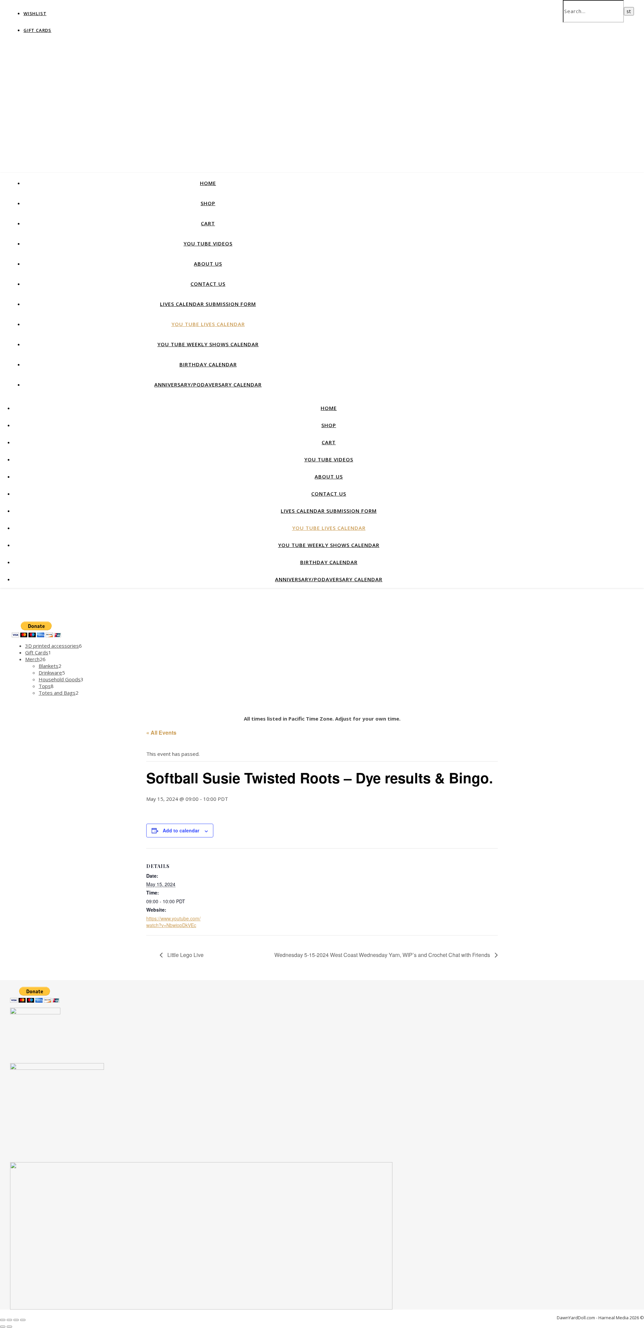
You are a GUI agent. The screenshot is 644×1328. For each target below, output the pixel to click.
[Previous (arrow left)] (2, 1327)
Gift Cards (37, 30)
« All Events (161, 732)
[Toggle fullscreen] (9, 1320)
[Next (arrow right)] (9, 1327)
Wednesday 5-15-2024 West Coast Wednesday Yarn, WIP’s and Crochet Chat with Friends (382, 955)
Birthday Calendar (208, 364)
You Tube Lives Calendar (208, 324)
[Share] (16, 1320)
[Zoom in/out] (2, 1320)
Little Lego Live (185, 955)
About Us (208, 263)
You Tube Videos (207, 243)
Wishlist (34, 13)
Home (208, 183)
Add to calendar (181, 830)
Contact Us (208, 283)
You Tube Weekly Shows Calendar (208, 344)
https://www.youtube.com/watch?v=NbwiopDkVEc (173, 921)
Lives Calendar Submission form (208, 304)
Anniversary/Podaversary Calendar (208, 384)
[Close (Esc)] (22, 1320)
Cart (208, 223)
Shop (208, 203)
